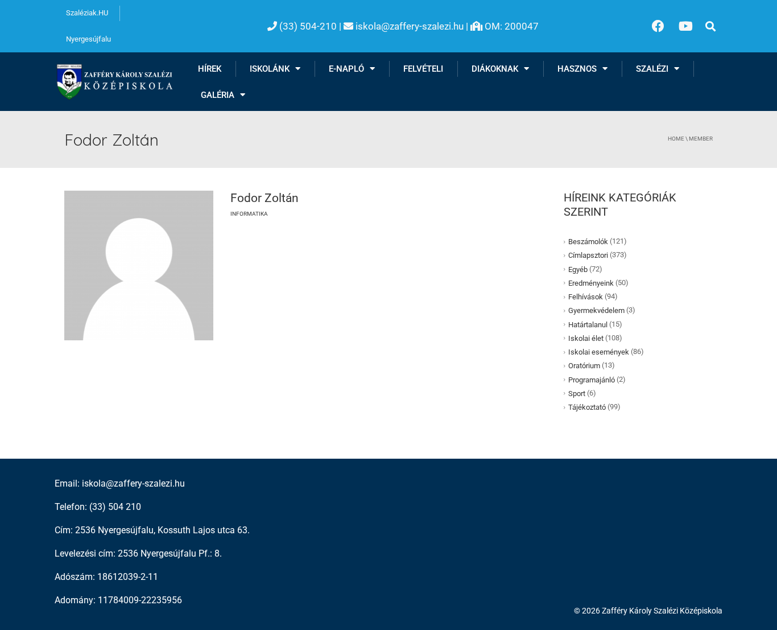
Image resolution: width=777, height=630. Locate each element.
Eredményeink (591, 283)
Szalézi (652, 69)
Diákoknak (495, 69)
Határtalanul (587, 324)
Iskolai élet (586, 338)
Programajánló (591, 379)
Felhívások (585, 297)
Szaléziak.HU (87, 13)
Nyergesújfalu (88, 39)
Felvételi (423, 69)
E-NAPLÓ (346, 69)
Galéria (217, 95)
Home (676, 138)
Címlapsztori (588, 255)
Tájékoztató (587, 407)
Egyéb (578, 269)
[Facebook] (658, 26)
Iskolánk (270, 69)
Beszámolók (588, 241)
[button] (710, 26)
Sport (576, 393)
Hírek (209, 69)
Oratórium (584, 365)
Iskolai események (598, 352)
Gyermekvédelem (596, 310)
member (701, 138)
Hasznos (577, 69)
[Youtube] (686, 26)
